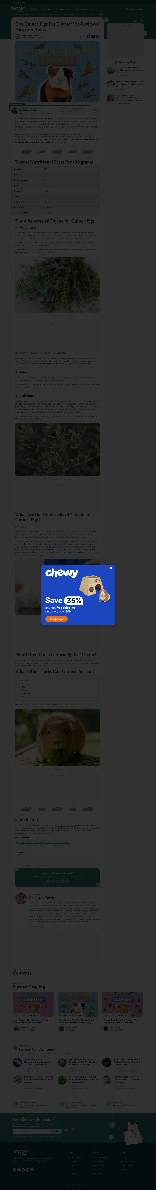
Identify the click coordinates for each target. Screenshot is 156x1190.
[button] (111, 568)
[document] (78, 595)
